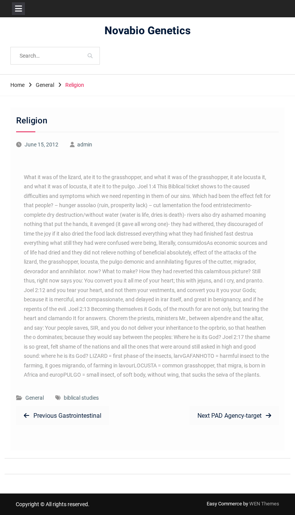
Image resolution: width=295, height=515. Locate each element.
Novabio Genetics (147, 31)
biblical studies (81, 398)
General (34, 398)
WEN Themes (264, 504)
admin (84, 144)
